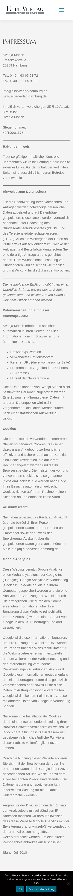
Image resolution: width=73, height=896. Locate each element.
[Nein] (68, 883)
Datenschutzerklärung (41, 889)
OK (20, 889)
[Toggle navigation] (61, 10)
